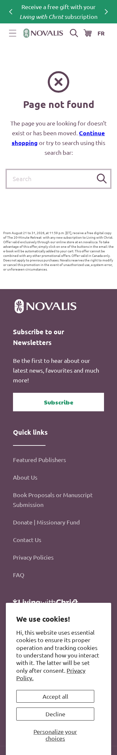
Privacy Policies (33, 557)
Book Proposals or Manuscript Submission (53, 499)
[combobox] (58, 179)
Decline (55, 713)
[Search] (101, 178)
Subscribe (58, 402)
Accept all (55, 696)
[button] (13, 33)
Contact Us (27, 539)
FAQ (18, 574)
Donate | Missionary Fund (46, 522)
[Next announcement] (106, 12)
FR (101, 33)
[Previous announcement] (11, 12)
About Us (25, 477)
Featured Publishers (39, 459)
